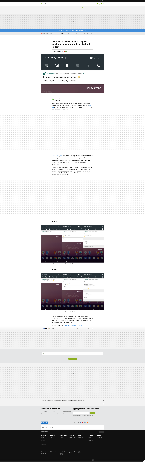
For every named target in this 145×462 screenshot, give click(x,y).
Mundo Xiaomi (43, 444)
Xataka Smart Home (43, 443)
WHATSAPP (90, 4)
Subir (101, 432)
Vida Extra (52, 438)
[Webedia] (101, 1)
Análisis (53, 411)
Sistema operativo (55, 413)
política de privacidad (89, 415)
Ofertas (88, 33)
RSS (87, 422)
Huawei (42, 415)
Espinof (61, 438)
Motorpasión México (80, 452)
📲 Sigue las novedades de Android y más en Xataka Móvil (71, 30)
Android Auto (57, 33)
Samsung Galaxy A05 (75, 403)
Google (53, 415)
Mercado (64, 413)
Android (62, 33)
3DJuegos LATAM (53, 451)
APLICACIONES (59, 4)
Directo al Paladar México (72, 452)
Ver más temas (44, 422)
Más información (81, 460)
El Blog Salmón (99, 437)
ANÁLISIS (46, 4)
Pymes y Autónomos (99, 439)
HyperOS (67, 33)
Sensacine (61, 437)
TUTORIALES (72, 4)
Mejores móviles (83, 33)
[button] (57, 99)
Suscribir (92, 413)
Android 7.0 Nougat (57, 155)
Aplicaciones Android (71, 328)
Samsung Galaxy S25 (53, 403)
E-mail (66, 51)
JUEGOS (66, 4)
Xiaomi (92, 33)
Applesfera (43, 440)
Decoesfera (90, 438)
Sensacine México (63, 451)
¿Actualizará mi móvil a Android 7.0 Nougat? (75, 325)
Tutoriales (43, 413)
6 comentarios (56, 51)
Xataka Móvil (43, 438)
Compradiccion (90, 440)
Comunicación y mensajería (61, 328)
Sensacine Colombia (61, 454)
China (77, 33)
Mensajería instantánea (81, 328)
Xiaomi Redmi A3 (61, 403)
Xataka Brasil (43, 453)
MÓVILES (52, 4)
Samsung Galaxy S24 (97, 403)
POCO (96, 33)
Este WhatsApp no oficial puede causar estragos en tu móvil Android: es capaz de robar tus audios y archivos (66, 400)
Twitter (103, 4)
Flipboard (97, 4)
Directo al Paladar (72, 437)
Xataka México (43, 451)
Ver (73, 359)
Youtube (101, 4)
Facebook (60, 51)
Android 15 (68, 403)
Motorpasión (80, 437)
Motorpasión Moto (81, 438)
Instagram (99, 4)
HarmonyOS (72, 33)
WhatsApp (51, 33)
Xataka (42, 437)
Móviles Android (44, 411)
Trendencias (90, 437)
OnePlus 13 (90, 403)
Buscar (102, 427)
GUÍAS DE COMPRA (82, 4)
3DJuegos (52, 437)
